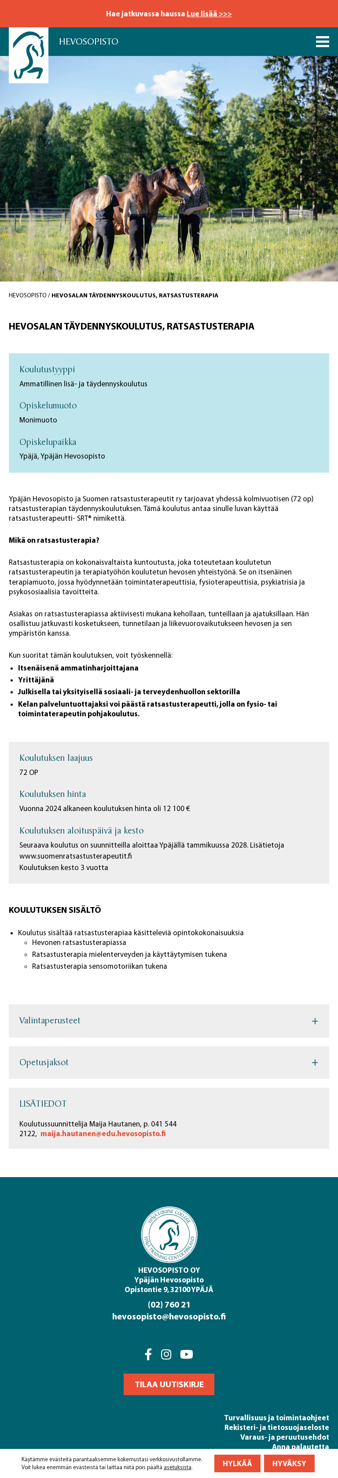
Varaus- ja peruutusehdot (284, 1436)
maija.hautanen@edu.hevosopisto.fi (103, 1133)
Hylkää (237, 1463)
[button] (169, 1384)
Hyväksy (289, 1463)
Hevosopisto (88, 41)
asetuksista (177, 1467)
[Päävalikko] (322, 41)
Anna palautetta (300, 1446)
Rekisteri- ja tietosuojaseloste (276, 1427)
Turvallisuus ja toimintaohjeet (276, 1417)
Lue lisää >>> (209, 13)
